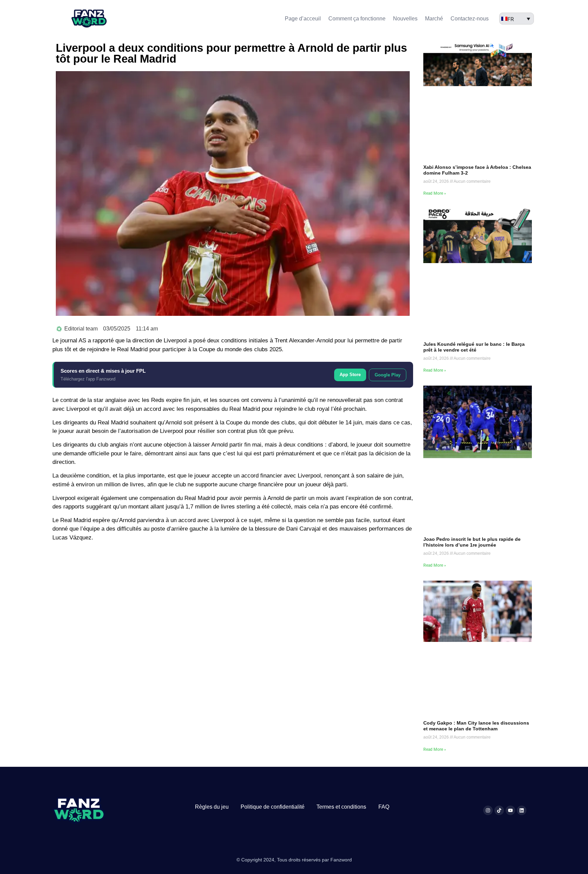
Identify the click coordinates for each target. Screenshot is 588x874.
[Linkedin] (521, 810)
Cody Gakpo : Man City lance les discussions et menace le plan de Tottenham (476, 725)
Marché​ (434, 18)
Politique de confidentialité (273, 807)
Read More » (434, 193)
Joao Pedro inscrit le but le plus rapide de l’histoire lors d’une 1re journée (472, 542)
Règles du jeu (212, 807)
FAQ (383, 807)
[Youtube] (510, 810)
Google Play (388, 374)
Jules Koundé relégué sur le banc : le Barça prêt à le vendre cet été (474, 347)
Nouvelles (405, 18)
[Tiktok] (499, 810)
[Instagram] (488, 810)
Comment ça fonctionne (357, 18)
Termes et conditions (341, 807)
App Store (350, 374)
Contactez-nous (470, 18)
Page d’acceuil (303, 18)
